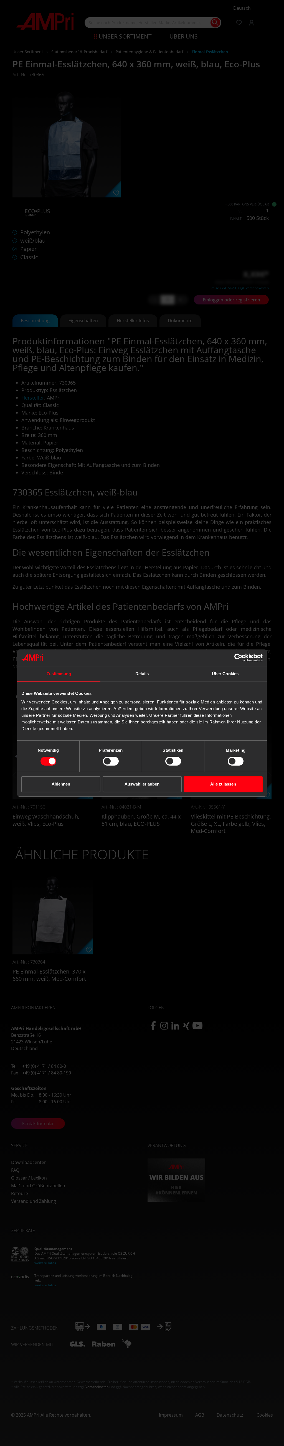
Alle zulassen (223, 784)
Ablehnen (61, 784)
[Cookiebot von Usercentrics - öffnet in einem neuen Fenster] (238, 658)
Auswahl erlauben (142, 784)
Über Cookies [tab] (225, 673)
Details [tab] (142, 673)
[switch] (111, 761)
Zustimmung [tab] (59, 673)
